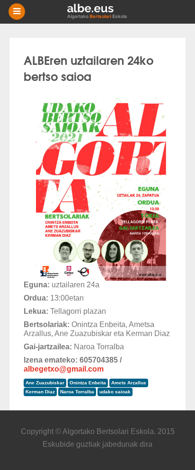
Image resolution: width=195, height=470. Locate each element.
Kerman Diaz (40, 391)
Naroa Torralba (77, 391)
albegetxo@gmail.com (64, 369)
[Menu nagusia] (101, 12)
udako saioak (115, 391)
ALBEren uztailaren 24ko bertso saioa (88, 68)
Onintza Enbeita (88, 382)
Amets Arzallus (128, 382)
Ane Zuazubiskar (45, 382)
